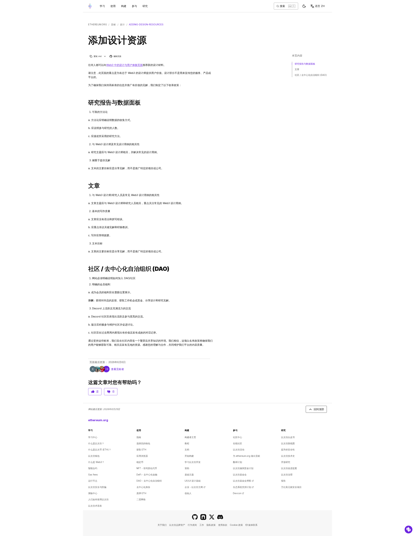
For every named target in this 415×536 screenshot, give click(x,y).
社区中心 (237, 437)
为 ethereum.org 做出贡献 (246, 455)
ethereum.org (97, 24)
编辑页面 (115, 56)
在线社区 (237, 443)
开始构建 (189, 455)
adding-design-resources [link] (146, 24)
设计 (122, 24)
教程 (187, 443)
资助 (187, 468)
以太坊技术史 (288, 455)
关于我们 (162, 524)
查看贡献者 (117, 369)
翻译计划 (237, 462)
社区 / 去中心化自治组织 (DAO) (311, 75)
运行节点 (92, 480)
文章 (297, 69)
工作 (201, 524)
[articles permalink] (87, 185)
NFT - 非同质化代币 (146, 468)
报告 (283, 480)
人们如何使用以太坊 (98, 499)
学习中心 (92, 437)
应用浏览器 (142, 455)
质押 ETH (141, 493)
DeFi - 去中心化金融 (146, 474)
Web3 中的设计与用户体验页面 (124, 65)
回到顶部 (319, 409)
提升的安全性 (288, 449)
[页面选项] (105, 56)
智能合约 (92, 468)
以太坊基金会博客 (243, 480)
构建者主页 (190, 437)
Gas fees (93, 474)
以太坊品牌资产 (177, 524)
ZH (320, 6)
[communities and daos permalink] (87, 268)
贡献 (113, 24)
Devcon (238, 493)
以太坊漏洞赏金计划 (243, 468)
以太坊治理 (286, 474)
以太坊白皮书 (288, 437)
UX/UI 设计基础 (193, 480)
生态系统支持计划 (243, 487)
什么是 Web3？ (96, 462)
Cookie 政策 (236, 524)
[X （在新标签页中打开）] (212, 517)
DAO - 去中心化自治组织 (149, 480)
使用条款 (222, 524)
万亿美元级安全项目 (291, 487)
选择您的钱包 (143, 443)
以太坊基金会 (240, 474)
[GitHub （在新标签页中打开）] (195, 517)
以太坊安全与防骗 (97, 487)
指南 (138, 437)
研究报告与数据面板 (305, 63)
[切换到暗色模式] (304, 6)
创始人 (188, 493)
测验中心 (92, 493)
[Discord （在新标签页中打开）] (220, 517)
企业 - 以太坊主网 (195, 487)
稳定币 (139, 462)
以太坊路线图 (288, 443)
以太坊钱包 (94, 455)
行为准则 (192, 524)
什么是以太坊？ (96, 443)
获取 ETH (141, 449)
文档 (187, 449)
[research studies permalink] (87, 102)
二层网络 (141, 499)
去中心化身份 (143, 487)
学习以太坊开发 (193, 462)
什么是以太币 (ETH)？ (99, 449)
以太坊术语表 (95, 505)
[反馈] (408, 529)
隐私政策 (211, 524)
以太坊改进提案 (289, 468)
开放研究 (285, 462)
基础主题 (189, 474)
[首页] (90, 6)
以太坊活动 (238, 449)
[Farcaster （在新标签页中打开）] (203, 517)
